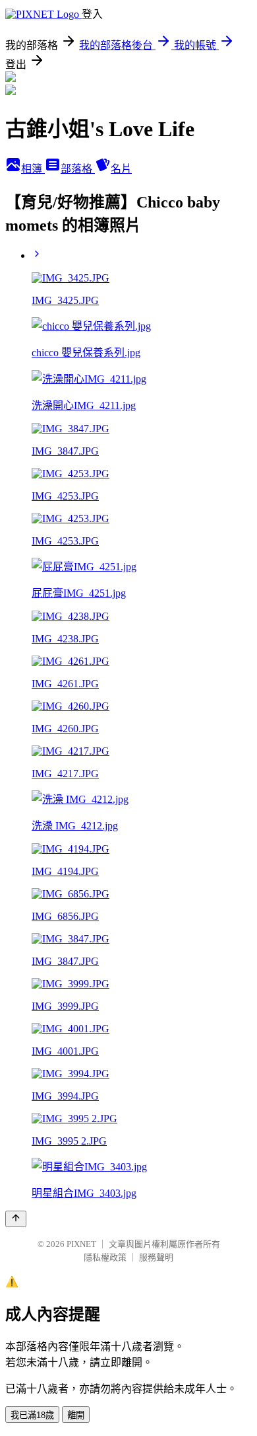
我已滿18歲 (32, 1415)
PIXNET (81, 1244)
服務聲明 (156, 1257)
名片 (121, 168)
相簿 (33, 168)
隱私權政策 (105, 1257)
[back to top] (15, 1219)
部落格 (78, 168)
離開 (75, 1415)
